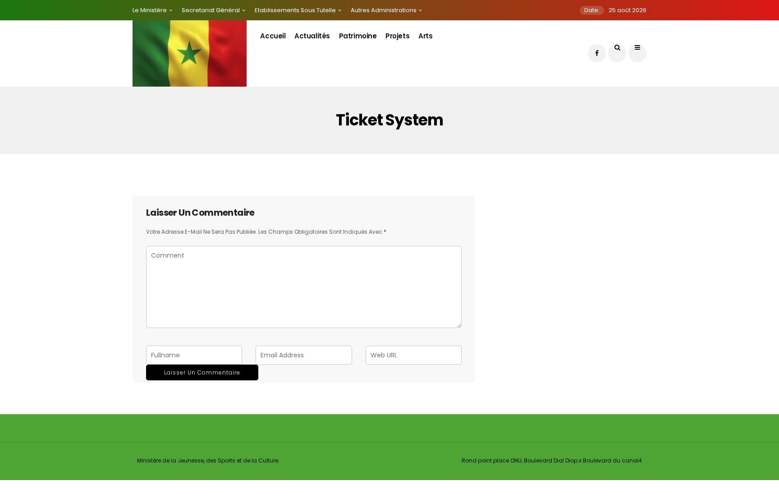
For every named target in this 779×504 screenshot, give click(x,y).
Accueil (272, 36)
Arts (425, 36)
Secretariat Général (211, 10)
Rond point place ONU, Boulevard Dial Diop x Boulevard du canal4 (552, 460)
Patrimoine (358, 36)
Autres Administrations (384, 10)
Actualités (312, 36)
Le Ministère (150, 10)
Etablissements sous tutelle (295, 10)
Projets (397, 36)
